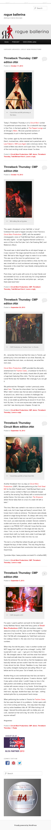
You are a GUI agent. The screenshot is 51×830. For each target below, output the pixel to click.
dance (35, 154)
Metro (15, 130)
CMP (30, 154)
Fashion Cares (21, 370)
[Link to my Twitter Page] (20, 763)
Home (6, 42)
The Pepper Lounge (36, 128)
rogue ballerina (14, 14)
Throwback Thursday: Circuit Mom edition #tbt (19, 425)
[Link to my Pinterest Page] (14, 763)
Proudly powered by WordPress (25, 825)
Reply (14, 728)
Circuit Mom (34, 122)
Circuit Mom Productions (19, 154)
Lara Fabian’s (15, 144)
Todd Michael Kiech (18, 156)
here (9, 389)
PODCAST (15, 42)
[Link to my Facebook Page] (7, 763)
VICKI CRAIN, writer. (30, 42)
